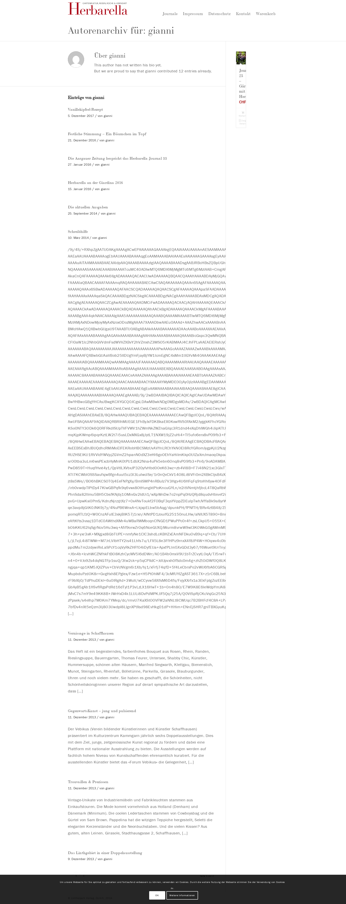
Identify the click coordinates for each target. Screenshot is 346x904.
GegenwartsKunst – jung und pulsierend (102, 710)
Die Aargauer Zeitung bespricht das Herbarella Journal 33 (117, 158)
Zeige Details (243, 122)
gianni (108, 116)
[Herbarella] (98, 11)
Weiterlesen (243, 115)
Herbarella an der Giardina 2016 (95, 182)
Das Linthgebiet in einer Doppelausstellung (105, 852)
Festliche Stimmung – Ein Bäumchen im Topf (107, 133)
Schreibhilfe (78, 231)
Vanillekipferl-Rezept (85, 109)
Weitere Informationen (182, 895)
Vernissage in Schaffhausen (91, 633)
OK (157, 895)
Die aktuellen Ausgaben (88, 207)
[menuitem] (170, 11)
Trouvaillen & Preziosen (88, 781)
